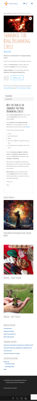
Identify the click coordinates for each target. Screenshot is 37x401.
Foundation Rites (10, 364)
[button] (30, 18)
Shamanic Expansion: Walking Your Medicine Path (18, 348)
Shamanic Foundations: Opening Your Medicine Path (18, 345)
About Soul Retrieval (9, 334)
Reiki (5, 369)
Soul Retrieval (8, 328)
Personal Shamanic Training (12, 353)
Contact (6, 388)
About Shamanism (9, 337)
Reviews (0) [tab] (9, 99)
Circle (18, 88)
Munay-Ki (6, 362)
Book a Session (12, 388)
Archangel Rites (9, 366)
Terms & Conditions (19, 382)
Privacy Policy (9, 382)
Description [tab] (9, 96)
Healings (10, 88)
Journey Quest (8, 351)
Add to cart (17, 77)
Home (5, 13)
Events (9, 13)
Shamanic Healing (25, 88)
